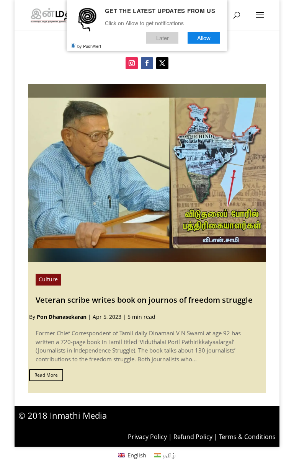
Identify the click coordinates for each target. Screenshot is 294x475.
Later (162, 38)
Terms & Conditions (247, 437)
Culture (48, 279)
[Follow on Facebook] (147, 63)
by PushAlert (89, 46)
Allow (204, 38)
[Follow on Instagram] (132, 63)
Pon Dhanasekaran (62, 316)
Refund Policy (192, 437)
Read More (46, 375)
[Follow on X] (162, 63)
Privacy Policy (147, 437)
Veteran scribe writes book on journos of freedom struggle (144, 300)
